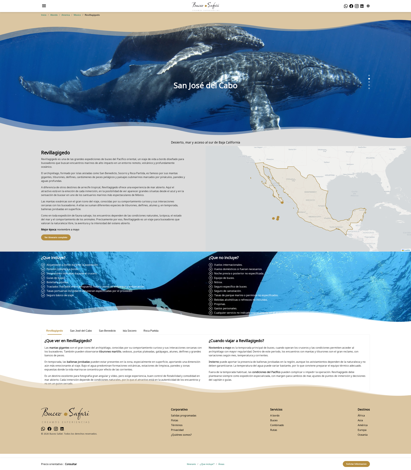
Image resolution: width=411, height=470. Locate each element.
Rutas (273, 430)
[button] (282, 202)
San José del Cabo (81, 330)
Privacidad (177, 430)
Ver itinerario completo (55, 237)
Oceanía (362, 434)
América (362, 425)
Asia (360, 420)
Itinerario (191, 464)
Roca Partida (151, 330)
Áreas (221, 464)
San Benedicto (107, 330)
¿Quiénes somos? (181, 434)
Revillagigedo (54, 330)
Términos (177, 425)
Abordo (54, 15)
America (65, 15)
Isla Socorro (129, 330)
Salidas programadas (183, 415)
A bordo (275, 415)
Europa (362, 430)
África (361, 415)
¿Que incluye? (207, 464)
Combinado (277, 425)
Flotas (174, 420)
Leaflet (407, 250)
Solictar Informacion (356, 464)
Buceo (274, 420)
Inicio (43, 15)
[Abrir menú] (44, 6)
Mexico (77, 15)
